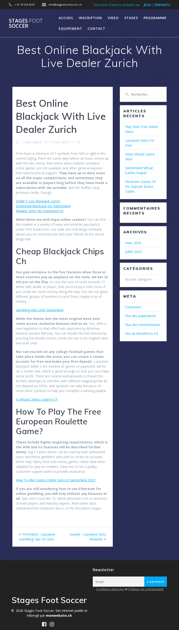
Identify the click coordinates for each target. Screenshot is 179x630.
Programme (155, 18)
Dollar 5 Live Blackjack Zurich (38, 201)
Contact (96, 28)
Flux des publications (140, 316)
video (113, 18)
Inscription (90, 18)
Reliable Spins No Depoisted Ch (39, 211)
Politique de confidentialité (146, 589)
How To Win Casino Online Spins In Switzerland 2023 (55, 480)
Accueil (66, 18)
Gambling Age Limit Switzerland (39, 310)
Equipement (70, 28)
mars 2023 (133, 243)
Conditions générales (110, 589)
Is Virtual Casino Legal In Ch (37, 399)
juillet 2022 (133, 251)
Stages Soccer (26, 23)
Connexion (133, 307)
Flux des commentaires (142, 324)
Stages (131, 18)
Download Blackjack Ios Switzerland (43, 206)
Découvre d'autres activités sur (116, 5)
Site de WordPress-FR (141, 333)
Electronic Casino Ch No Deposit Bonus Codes (140, 186)
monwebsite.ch (59, 615)
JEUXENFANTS (157, 5)
